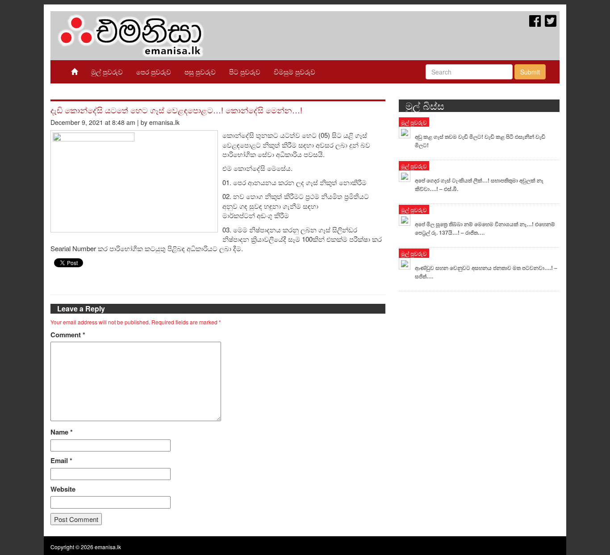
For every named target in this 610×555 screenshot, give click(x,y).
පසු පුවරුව (200, 71)
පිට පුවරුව (244, 71)
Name (61, 432)
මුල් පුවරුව (107, 71)
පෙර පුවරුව (153, 71)
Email (61, 460)
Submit (530, 71)
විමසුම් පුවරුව (294, 71)
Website (62, 489)
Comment (67, 335)
